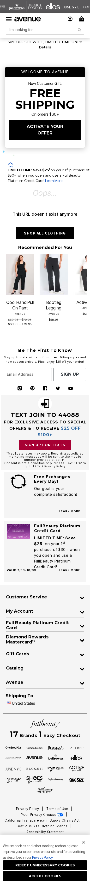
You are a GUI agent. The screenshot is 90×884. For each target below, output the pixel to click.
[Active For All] (77, 768)
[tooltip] (16, 6)
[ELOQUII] (34, 768)
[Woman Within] (34, 747)
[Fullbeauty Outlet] (45, 790)
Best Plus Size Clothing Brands (42, 826)
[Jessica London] (14, 757)
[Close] (83, 841)
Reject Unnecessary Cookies (45, 865)
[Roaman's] (56, 747)
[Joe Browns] (56, 757)
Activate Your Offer (45, 130)
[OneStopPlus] (14, 747)
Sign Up (70, 374)
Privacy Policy (42, 857)
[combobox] (45, 29)
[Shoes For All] (34, 779)
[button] (70, 19)
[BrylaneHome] (56, 780)
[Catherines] (77, 747)
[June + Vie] (14, 768)
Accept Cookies (45, 876)
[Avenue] (34, 757)
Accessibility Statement (45, 832)
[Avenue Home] (27, 19)
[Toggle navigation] (8, 19)
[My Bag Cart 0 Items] (82, 19)
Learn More (53, 181)
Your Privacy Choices (38, 815)
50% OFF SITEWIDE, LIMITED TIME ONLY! (45, 42)
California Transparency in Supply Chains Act (43, 820)
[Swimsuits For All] (56, 768)
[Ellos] (77, 757)
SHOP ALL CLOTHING (45, 233)
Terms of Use (57, 809)
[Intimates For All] (14, 780)
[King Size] (77, 780)
